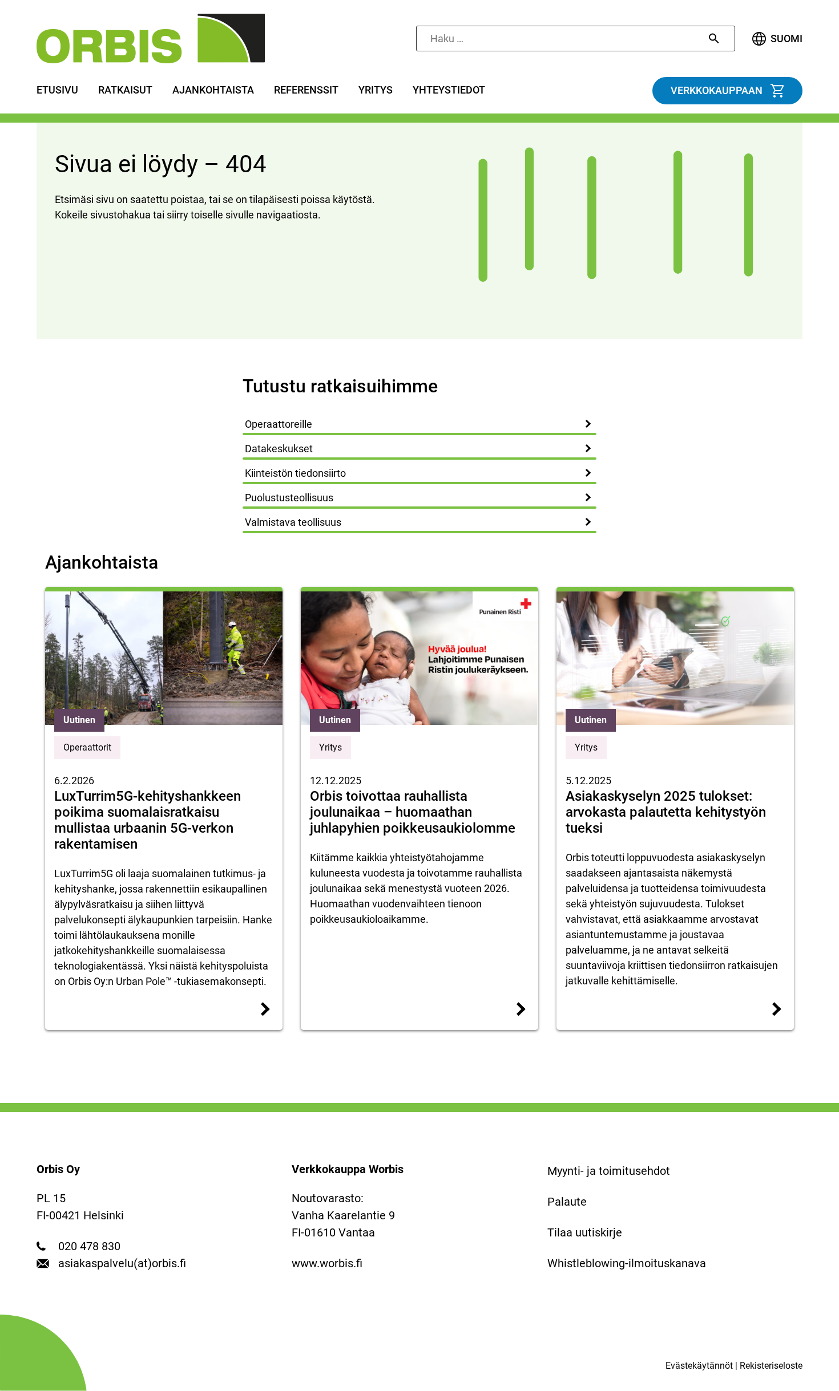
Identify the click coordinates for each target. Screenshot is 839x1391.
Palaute (567, 1201)
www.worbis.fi (327, 1263)
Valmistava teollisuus (293, 522)
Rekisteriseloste (771, 1365)
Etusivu (57, 90)
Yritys (375, 90)
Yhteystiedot (449, 90)
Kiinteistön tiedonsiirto (295, 473)
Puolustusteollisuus (289, 498)
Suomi (786, 39)
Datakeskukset (279, 449)
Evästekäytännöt (699, 1365)
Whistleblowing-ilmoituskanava (626, 1263)
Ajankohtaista (213, 90)
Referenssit (306, 90)
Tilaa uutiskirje (584, 1232)
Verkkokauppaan (717, 91)
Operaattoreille (278, 424)
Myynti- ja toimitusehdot (608, 1171)
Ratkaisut (125, 90)
